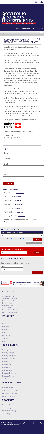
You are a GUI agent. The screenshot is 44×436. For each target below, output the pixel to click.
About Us (5, 321)
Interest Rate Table (8, 396)
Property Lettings (8, 353)
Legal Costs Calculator (10, 393)
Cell (5, 169)
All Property (6, 414)
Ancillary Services (8, 379)
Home (18, 28)
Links (4, 332)
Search (37, 239)
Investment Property (9, 411)
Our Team (5, 327)
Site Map (5, 338)
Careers (5, 329)
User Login (39, 2)
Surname (7, 158)
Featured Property (8, 405)
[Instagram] (36, 29)
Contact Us (26, 28)
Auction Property (8, 408)
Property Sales (7, 350)
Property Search (7, 361)
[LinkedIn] (41, 29)
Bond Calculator (7, 387)
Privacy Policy (7, 341)
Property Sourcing (8, 358)
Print (38, 39)
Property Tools (7, 370)
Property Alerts (7, 364)
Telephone (7, 175)
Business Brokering (9, 373)
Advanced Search (34, 243)
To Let (20, 239)
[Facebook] (33, 29)
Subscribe (37, 273)
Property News (7, 367)
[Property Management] (22, 286)
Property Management (9, 356)
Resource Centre (8, 376)
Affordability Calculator (10, 390)
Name (6, 153)
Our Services (6, 324)
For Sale (8, 239)
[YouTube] (38, 29)
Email (6, 164)
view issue (20, 193)
